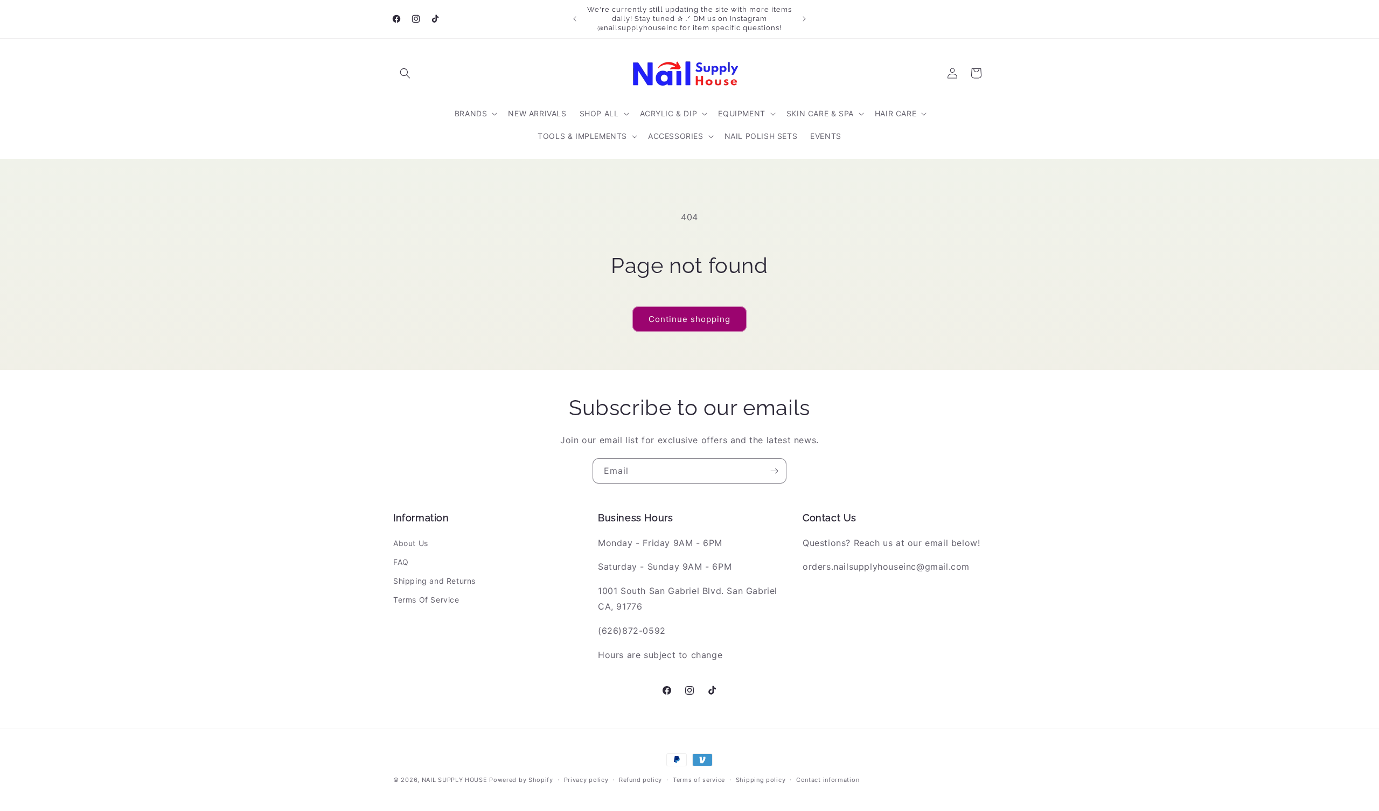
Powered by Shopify (521, 780)
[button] (405, 73)
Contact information (827, 779)
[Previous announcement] (575, 19)
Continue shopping (689, 319)
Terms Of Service (426, 599)
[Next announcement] (804, 19)
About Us (410, 543)
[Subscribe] (774, 471)
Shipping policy (761, 779)
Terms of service (699, 779)
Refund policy (640, 779)
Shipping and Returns (434, 580)
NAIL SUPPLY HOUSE (454, 780)
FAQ (401, 562)
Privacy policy (586, 779)
